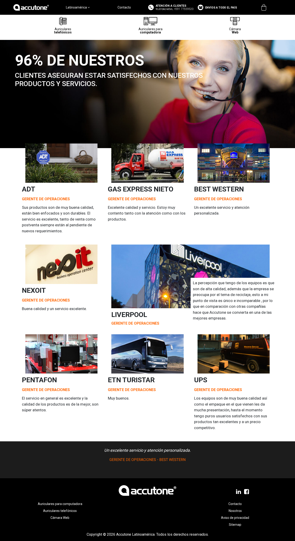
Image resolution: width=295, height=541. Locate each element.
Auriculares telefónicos (60, 511)
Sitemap (235, 524)
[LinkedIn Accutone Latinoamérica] (239, 491)
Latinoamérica (77, 7)
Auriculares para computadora (60, 504)
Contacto (124, 7)
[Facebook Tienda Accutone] (247, 491)
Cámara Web (59, 518)
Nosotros (235, 511)
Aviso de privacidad (235, 518)
